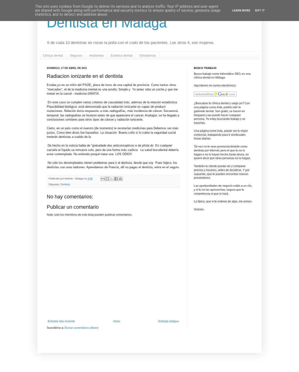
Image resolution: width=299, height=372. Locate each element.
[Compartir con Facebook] (116, 178)
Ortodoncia (147, 55)
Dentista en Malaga (107, 22)
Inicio (116, 321)
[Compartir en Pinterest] (120, 178)
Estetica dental (121, 55)
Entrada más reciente (61, 321)
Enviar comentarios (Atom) (81, 327)
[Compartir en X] (111, 178)
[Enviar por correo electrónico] (102, 178)
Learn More (241, 10)
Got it (260, 10)
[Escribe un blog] (107, 178)
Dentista (65, 184)
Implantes (96, 55)
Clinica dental (53, 55)
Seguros (76, 55)
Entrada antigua (168, 321)
